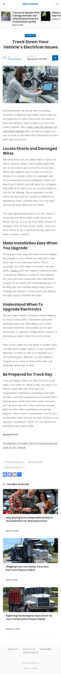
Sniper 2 (15, 271)
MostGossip (34, 663)
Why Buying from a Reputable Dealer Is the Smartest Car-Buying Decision (29, 519)
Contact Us (29, 649)
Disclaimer (45, 649)
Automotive (30, 35)
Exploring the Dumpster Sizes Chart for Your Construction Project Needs (29, 617)
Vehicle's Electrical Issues (15, 467)
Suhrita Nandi (14, 59)
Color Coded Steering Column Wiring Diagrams (15, 462)
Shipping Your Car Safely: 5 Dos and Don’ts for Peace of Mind (27, 568)
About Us (13, 649)
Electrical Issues (35, 462)
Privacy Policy (30, 652)
